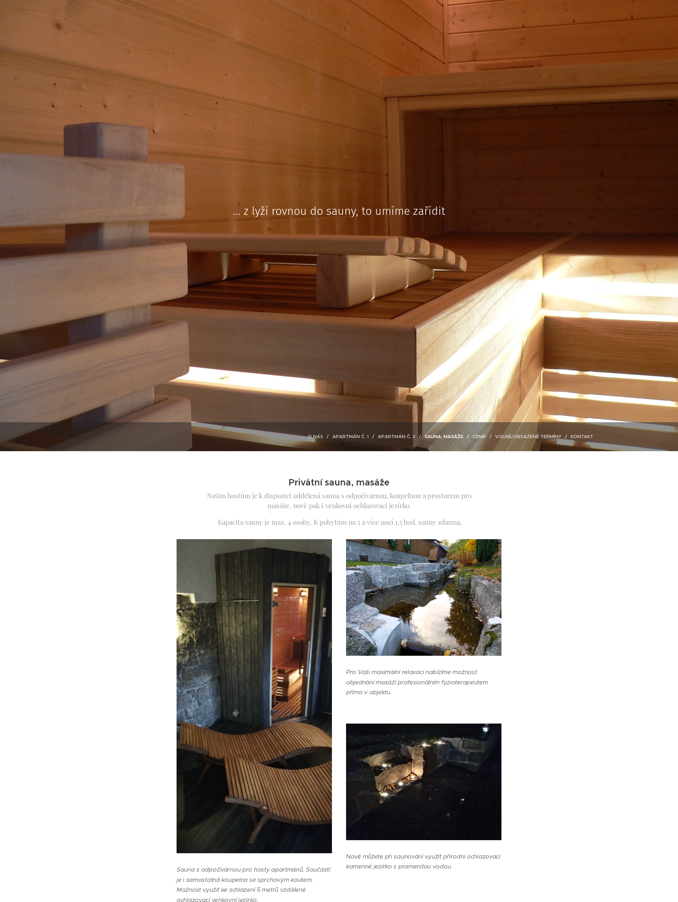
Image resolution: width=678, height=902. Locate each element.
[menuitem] (317, 437)
